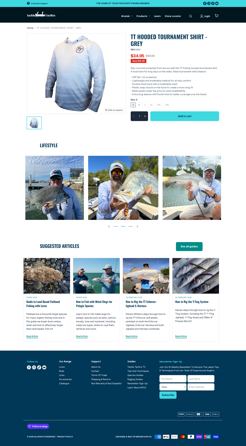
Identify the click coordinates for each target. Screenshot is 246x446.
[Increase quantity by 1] (146, 116)
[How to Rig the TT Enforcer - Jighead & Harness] (146, 276)
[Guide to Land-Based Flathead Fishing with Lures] (46, 276)
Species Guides (135, 375)
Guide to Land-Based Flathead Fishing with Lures (43, 303)
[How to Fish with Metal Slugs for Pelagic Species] (96, 276)
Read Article (32, 336)
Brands (125, 16)
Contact (95, 371)
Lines (61, 375)
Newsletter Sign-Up (137, 383)
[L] (145, 107)
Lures (62, 367)
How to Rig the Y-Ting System (191, 301)
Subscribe (168, 394)
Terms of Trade (99, 375)
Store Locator (173, 16)
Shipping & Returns (101, 379)
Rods (61, 371)
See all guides (189, 246)
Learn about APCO (136, 387)
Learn (157, 16)
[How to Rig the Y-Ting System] (195, 276)
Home (30, 28)
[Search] (190, 16)
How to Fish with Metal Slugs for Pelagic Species (94, 303)
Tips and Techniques (138, 371)
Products (142, 16)
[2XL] (159, 107)
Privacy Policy (65, 436)
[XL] (151, 107)
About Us (96, 367)
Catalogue (64, 383)
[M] (139, 107)
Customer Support (39, 3)
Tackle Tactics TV (136, 367)
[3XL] (167, 107)
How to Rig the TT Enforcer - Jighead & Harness (141, 303)
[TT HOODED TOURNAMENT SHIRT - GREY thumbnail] (34, 122)
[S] (133, 107)
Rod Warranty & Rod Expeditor (106, 383)
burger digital (144, 436)
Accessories (65, 379)
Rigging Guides (135, 379)
